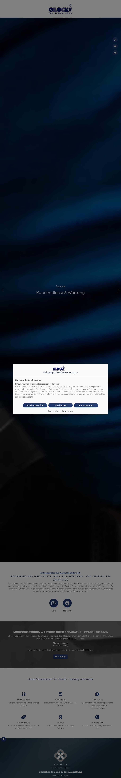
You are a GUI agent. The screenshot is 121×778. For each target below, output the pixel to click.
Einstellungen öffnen (35, 405)
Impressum (67, 411)
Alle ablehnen (60, 405)
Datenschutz (54, 411)
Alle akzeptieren (86, 405)
